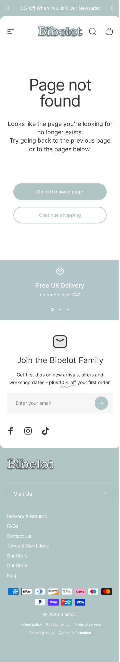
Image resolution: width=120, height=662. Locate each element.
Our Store (17, 565)
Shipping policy (39, 633)
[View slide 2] (60, 309)
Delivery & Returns (27, 516)
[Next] (110, 8)
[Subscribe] (101, 403)
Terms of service (84, 624)
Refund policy (28, 624)
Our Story (17, 555)
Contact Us (19, 536)
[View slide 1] (52, 309)
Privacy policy (55, 624)
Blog (11, 575)
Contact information (72, 633)
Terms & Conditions (28, 545)
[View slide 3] (68, 309)
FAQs (12, 526)
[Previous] (9, 8)
